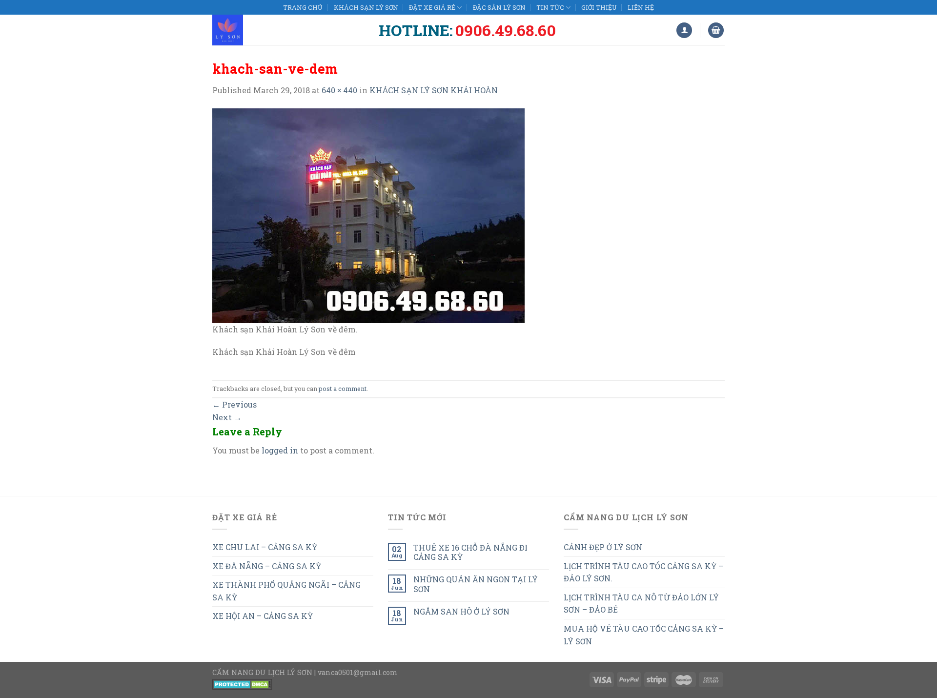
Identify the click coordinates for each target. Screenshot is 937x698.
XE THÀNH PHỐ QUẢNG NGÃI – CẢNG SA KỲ (286, 590)
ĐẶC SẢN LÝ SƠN (499, 7)
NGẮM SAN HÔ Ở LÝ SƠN (461, 611)
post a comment (343, 388)
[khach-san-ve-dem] (368, 214)
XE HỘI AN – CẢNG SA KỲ (262, 616)
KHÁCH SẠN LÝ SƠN (366, 7)
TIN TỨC (550, 7)
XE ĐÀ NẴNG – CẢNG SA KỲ (266, 566)
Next (227, 417)
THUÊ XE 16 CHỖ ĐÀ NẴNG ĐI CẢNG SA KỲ (470, 552)
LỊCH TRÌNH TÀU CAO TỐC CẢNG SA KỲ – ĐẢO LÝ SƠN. (643, 572)
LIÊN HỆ (641, 7)
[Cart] (716, 30)
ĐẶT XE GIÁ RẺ (432, 7)
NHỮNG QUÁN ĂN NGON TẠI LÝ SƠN (475, 584)
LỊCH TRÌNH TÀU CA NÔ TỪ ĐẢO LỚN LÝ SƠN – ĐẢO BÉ (641, 603)
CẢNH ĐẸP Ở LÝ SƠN (603, 547)
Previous (234, 404)
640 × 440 (339, 90)
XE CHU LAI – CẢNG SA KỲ (264, 547)
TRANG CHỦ (303, 7)
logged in (280, 450)
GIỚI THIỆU (598, 7)
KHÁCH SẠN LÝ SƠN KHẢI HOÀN (433, 90)
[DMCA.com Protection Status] (242, 683)
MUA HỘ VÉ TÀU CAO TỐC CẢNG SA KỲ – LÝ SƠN (644, 634)
